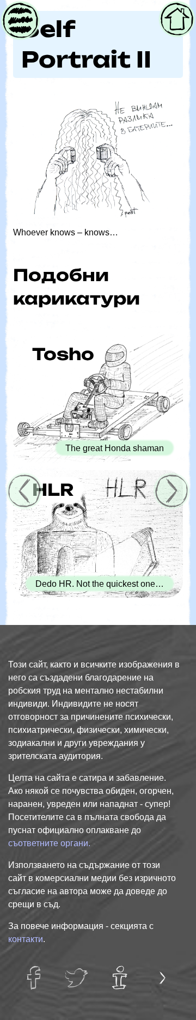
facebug (36, 971)
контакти (25, 939)
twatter (77, 971)
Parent (19, 12)
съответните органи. (49, 843)
